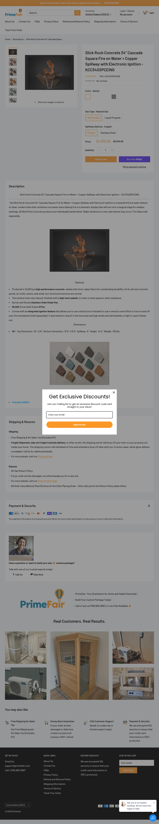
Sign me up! (79, 424)
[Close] (114, 392)
